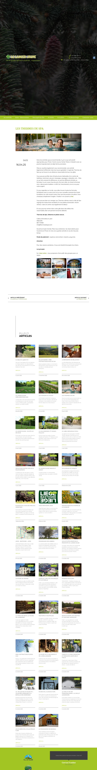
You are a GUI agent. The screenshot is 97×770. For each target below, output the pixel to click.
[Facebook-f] (94, 58)
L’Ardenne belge (73, 118)
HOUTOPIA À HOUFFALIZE (46, 615)
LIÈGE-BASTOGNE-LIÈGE (46, 505)
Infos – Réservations (22, 118)
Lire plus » (18, 370)
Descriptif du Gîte (38, 118)
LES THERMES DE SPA (68, 395)
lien (72, 196)
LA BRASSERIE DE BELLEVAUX (70, 359)
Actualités (60, 118)
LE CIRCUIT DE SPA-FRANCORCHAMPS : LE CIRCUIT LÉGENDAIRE (71, 693)
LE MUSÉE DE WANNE (22, 578)
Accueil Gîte (8, 118)
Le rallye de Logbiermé (22, 359)
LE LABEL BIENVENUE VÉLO (70, 431)
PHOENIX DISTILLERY (68, 578)
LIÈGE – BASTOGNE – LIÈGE (23, 541)
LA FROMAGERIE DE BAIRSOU (47, 729)
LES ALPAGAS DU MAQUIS (69, 468)
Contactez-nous (87, 118)
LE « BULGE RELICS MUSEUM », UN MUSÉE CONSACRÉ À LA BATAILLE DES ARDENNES (24, 693)
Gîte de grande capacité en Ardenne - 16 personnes (23, 60)
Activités (51, 118)
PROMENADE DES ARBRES (46, 541)
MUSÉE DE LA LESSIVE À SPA (47, 691)
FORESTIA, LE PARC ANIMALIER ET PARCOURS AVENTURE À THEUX (71, 656)
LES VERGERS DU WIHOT (46, 395)
